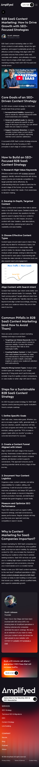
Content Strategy (8, 722)
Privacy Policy (6, 760)
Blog (3, 741)
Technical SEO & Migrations (12, 714)
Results (4, 737)
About (4, 749)
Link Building (6, 726)
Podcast (5, 745)
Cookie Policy (33, 760)
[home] (7, 5)
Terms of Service (20, 760)
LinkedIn (16, 641)
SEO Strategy (7, 710)
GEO (3, 718)
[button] (36, 5)
